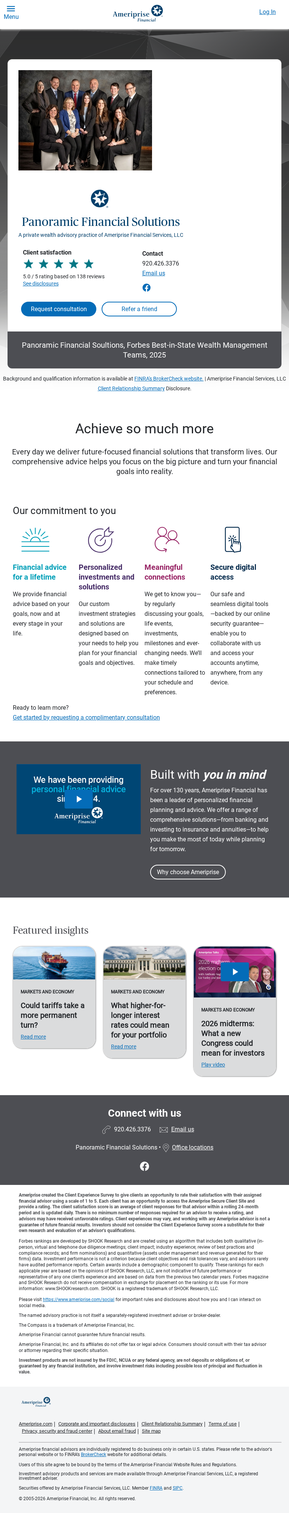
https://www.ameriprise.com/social (78, 1299)
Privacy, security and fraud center (57, 1431)
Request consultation (59, 309)
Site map (151, 1431)
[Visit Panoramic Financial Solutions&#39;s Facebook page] (144, 1166)
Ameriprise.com (35, 1424)
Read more (33, 1037)
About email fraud (117, 1431)
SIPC (178, 1488)
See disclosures (41, 284)
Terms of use (222, 1424)
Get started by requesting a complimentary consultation (86, 717)
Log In (267, 11)
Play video (213, 1065)
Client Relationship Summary (131, 388)
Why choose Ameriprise (188, 872)
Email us (153, 273)
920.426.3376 (160, 263)
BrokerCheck (93, 1454)
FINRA (156, 1488)
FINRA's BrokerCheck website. (169, 379)
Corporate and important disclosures (96, 1424)
